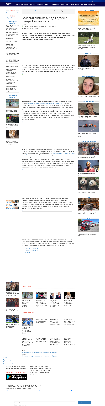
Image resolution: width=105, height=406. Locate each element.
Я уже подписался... (20, 405)
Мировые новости (28, 11)
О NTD (5, 358)
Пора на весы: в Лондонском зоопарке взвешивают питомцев (26, 304)
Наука (62, 4)
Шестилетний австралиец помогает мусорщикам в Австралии (12, 126)
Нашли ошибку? (8, 364)
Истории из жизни (89, 4)
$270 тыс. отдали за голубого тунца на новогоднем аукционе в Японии (88, 212)
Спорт (67, 4)
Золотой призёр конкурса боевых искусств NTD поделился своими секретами (86, 47)
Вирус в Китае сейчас (12, 18)
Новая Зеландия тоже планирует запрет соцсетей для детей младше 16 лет (11, 89)
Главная (17, 4)
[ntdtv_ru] (6, 276)
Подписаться (84, 403)
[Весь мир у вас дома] (6, 267)
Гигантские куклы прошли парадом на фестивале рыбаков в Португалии (12, 55)
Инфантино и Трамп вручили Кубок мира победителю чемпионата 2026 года (12, 310)
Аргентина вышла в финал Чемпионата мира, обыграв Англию (12, 326)
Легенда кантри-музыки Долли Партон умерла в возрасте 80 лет (12, 34)
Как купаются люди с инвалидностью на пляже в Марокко (39, 356)
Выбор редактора (88, 10)
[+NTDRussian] (6, 272)
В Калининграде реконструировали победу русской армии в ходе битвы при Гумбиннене (55, 341)
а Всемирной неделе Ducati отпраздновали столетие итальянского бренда (88, 234)
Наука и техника (88, 101)
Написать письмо (35, 376)
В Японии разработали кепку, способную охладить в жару (39, 352)
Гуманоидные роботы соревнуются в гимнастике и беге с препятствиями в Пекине (12, 71)
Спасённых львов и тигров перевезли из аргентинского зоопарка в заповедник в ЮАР (12, 142)
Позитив (46, 4)
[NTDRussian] (6, 264)
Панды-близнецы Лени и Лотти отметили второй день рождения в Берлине (88, 191)
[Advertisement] (48, 52)
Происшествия (55, 4)
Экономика (24, 4)
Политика (32, 4)
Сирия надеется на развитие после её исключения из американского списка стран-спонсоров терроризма (12, 80)
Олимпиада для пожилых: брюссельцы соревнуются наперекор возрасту (69, 341)
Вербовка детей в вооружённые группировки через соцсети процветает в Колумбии (41, 304)
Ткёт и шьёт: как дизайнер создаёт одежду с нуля (12, 65)
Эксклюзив (88, 53)
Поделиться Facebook (31, 248)
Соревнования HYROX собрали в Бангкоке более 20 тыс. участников (12, 294)
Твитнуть (27, 252)
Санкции (17, 12)
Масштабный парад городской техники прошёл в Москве (41, 321)
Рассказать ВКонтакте (31, 250)
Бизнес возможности (41, 11)
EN (89, 1)
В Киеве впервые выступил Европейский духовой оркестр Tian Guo (26, 330)
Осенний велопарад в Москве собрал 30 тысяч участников (41, 340)
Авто (72, 4)
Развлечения (79, 4)
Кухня (88, 197)
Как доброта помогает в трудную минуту (88, 96)
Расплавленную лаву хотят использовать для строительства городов (12, 60)
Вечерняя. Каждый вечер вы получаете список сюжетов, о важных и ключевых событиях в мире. (21, 392)
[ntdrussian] (6, 274)
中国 (92, 1)
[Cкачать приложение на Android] (16, 379)
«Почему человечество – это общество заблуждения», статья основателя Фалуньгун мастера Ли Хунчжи (88, 28)
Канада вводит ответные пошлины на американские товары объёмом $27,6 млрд (55, 304)
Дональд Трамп (10, 12)
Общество (40, 4)
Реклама (6, 362)
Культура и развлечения (88, 141)
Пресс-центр (7, 360)
